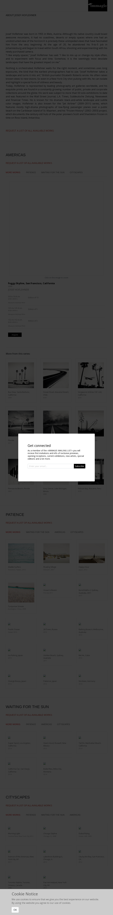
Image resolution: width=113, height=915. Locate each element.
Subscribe (79, 466)
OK (15, 909)
